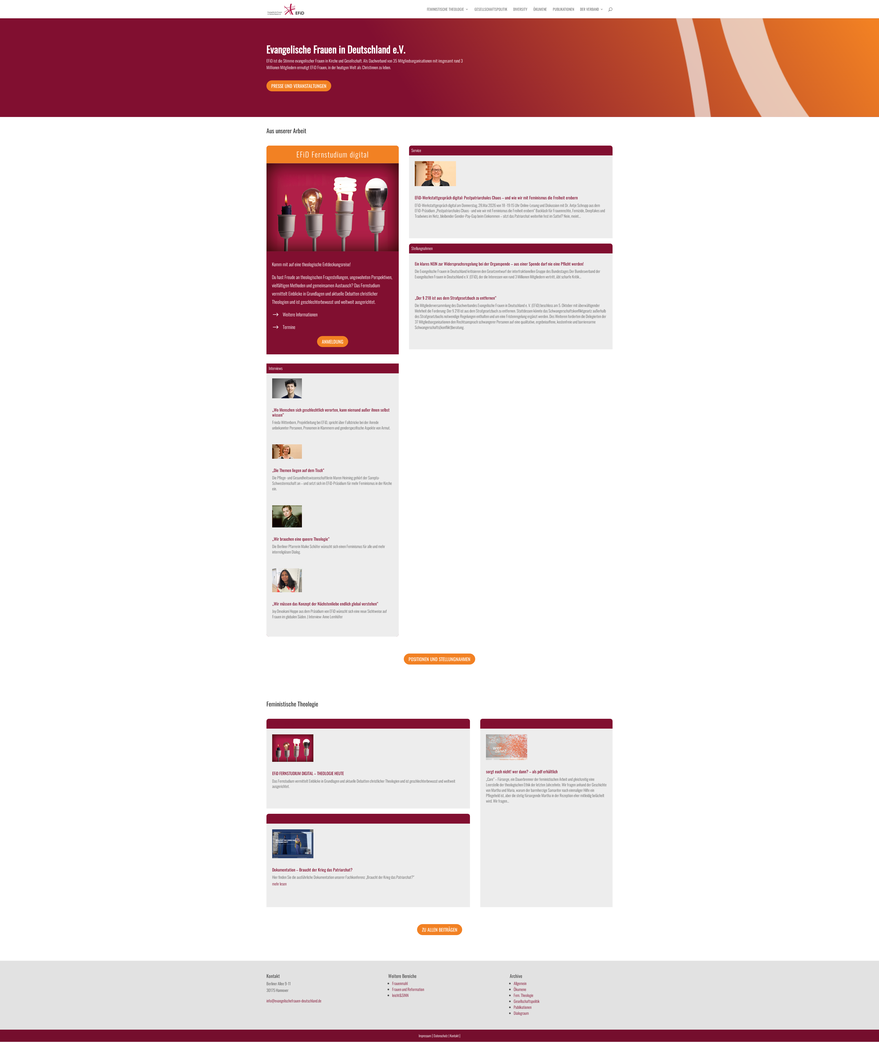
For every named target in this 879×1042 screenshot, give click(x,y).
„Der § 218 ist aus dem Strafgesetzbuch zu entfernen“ (455, 298)
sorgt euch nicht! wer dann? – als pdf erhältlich (522, 771)
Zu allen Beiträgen (439, 929)
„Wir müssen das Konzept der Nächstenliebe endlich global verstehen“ (325, 604)
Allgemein (520, 983)
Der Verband (589, 10)
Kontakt (454, 1035)
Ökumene (540, 10)
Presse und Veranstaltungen (298, 85)
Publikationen (563, 10)
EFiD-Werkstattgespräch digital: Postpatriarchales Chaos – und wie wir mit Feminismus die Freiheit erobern (496, 198)
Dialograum (521, 1013)
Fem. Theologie (523, 995)
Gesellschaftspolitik (491, 10)
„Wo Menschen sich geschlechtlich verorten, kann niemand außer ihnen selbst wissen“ (331, 412)
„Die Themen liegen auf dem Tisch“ (298, 470)
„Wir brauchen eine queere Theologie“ (301, 539)
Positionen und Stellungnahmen (439, 659)
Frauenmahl (400, 983)
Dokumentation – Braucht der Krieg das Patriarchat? (312, 870)
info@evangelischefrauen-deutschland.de (293, 1001)
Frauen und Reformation (408, 989)
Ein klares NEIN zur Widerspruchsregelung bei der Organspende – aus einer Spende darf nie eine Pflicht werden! (499, 264)
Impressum (425, 1035)
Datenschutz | (441, 1035)
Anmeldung (332, 341)
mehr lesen (279, 884)
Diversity (520, 10)
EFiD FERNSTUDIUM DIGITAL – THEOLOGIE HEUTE (308, 773)
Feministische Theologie (445, 10)
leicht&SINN (400, 995)
